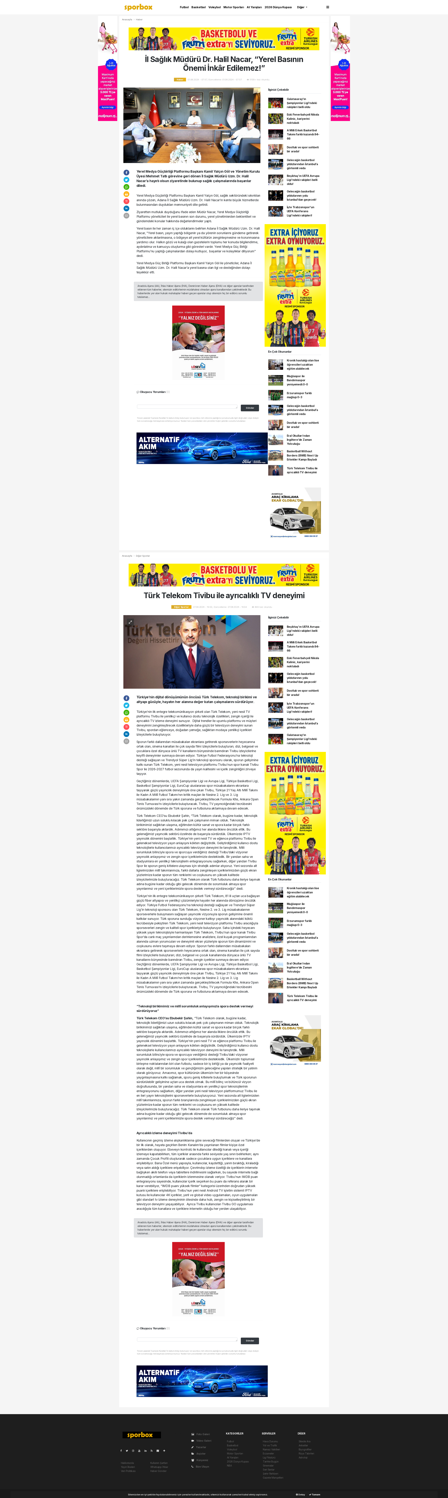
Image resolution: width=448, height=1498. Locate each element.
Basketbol (198, 7)
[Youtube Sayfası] (140, 1450)
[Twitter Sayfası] (128, 1450)
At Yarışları (254, 7)
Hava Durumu (270, 1441)
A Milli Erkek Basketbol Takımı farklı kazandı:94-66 (303, 134)
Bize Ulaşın (202, 1466)
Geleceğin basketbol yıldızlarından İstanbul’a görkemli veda (302, 164)
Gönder (250, 408)
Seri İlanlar (269, 1469)
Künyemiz (202, 1460)
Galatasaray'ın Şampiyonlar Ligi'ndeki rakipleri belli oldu (302, 103)
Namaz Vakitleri (271, 1449)
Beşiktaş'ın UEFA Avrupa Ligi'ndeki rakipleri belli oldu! (303, 180)
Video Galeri (203, 1440)
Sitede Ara (304, 1441)
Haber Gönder (158, 1470)
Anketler (303, 1445)
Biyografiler (305, 1449)
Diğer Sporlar (143, 555)
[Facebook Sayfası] (122, 1450)
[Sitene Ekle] (165, 1450)
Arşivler (201, 1453)
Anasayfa (127, 19)
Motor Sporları (233, 7)
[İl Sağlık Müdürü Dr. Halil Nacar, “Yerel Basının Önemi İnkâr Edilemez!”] (191, 124)
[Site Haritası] (159, 1450)
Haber (139, 19)
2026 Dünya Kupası (278, 7)
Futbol (184, 7)
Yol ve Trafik (270, 1445)
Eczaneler (268, 1453)
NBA (229, 1465)
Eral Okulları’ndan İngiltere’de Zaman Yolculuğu (299, 440)
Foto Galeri (203, 1434)
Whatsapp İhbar (159, 1466)
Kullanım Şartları (159, 1462)
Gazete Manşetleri (273, 1477)
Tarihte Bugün (271, 1461)
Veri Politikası (128, 1470)
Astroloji (303, 1457)
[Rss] (153, 1450)
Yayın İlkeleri (128, 1466)
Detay (301, 1494)
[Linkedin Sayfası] (147, 1450)
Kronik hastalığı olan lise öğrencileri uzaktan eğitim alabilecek (303, 364)
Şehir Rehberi (270, 1473)
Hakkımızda (127, 1462)
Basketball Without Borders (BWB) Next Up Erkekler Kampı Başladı (302, 455)
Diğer (301, 7)
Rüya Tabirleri (306, 1453)
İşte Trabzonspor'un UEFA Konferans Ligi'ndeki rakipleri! (300, 211)
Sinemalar (268, 1465)
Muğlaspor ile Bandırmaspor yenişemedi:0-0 (297, 380)
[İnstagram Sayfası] (134, 1450)
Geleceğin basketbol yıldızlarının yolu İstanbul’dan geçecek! (301, 195)
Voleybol (214, 7)
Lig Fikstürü (269, 1457)
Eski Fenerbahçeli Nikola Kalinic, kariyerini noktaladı (303, 118)
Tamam (315, 1494)
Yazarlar (200, 1447)
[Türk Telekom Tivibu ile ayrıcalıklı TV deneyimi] (191, 651)
